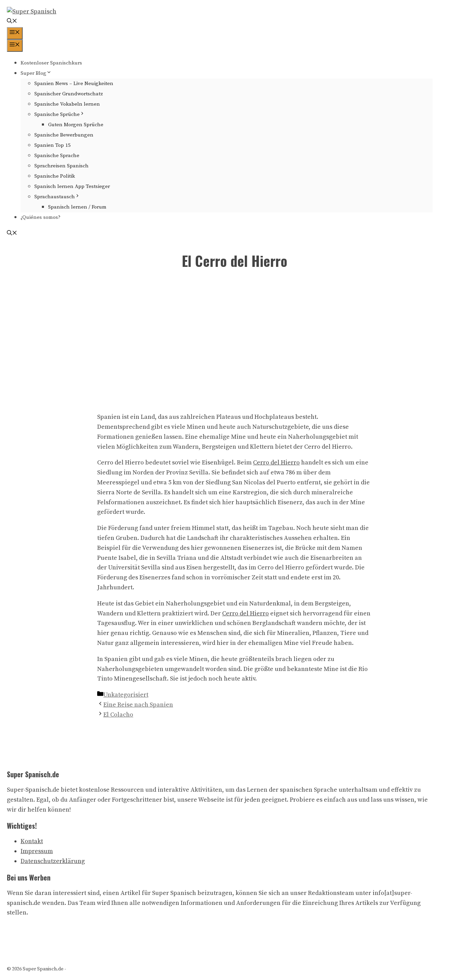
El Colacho (118, 715)
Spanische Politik (54, 176)
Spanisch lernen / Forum (77, 207)
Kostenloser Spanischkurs (51, 63)
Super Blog (33, 73)
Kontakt (32, 841)
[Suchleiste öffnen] (12, 22)
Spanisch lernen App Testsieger (72, 186)
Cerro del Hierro (276, 463)
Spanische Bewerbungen (63, 135)
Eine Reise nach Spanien (138, 705)
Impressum (37, 851)
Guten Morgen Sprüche (75, 124)
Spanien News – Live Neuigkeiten (73, 83)
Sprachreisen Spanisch (61, 166)
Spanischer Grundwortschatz (68, 94)
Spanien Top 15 (52, 145)
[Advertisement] (234, 343)
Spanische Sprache (56, 155)
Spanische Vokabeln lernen (67, 104)
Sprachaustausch (54, 196)
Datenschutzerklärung (53, 861)
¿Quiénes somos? (40, 217)
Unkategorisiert (125, 695)
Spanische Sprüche (57, 114)
